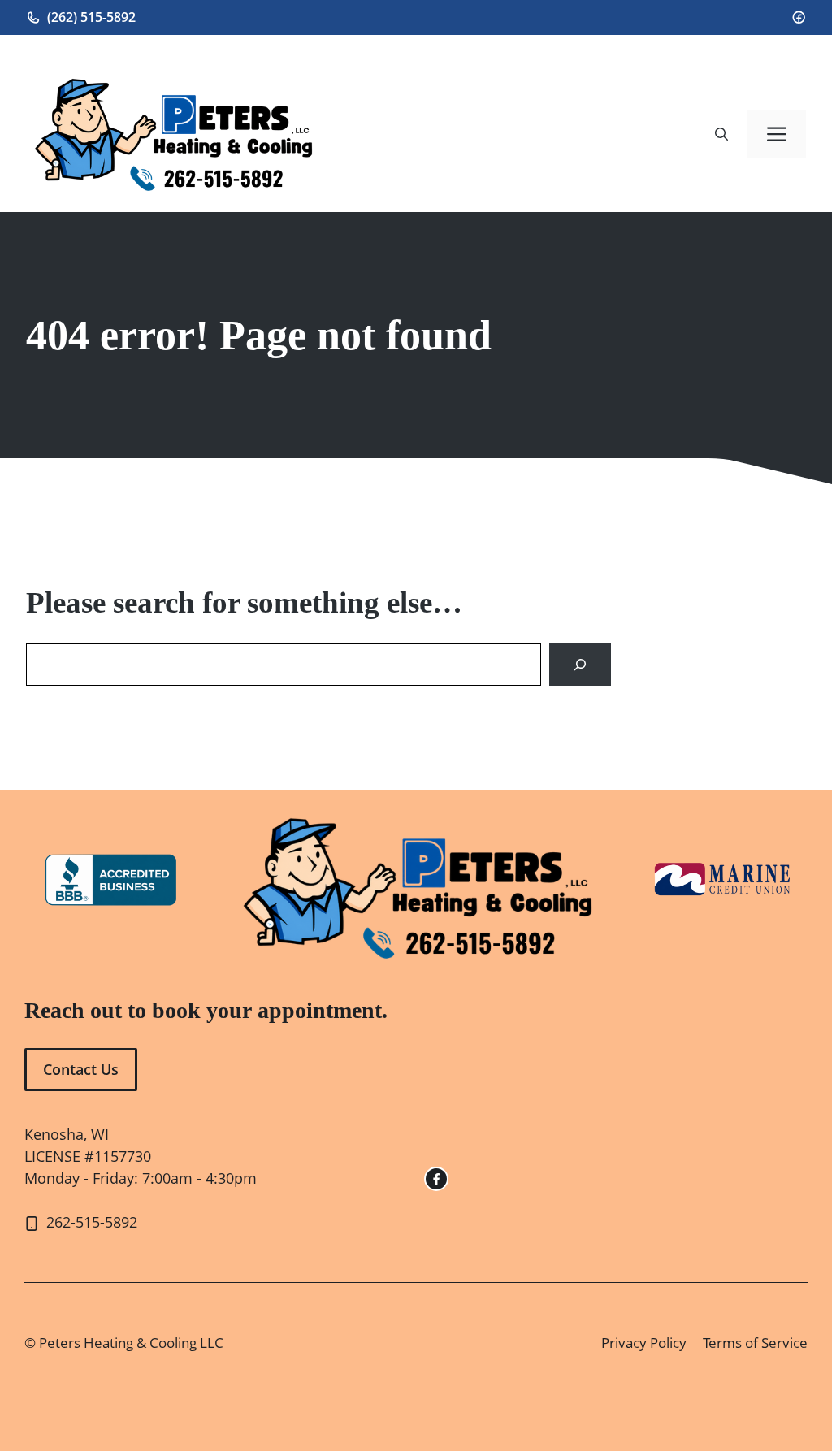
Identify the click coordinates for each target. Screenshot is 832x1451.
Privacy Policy (644, 1342)
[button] (722, 134)
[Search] (580, 664)
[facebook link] (436, 1179)
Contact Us (81, 1069)
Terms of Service (755, 1342)
